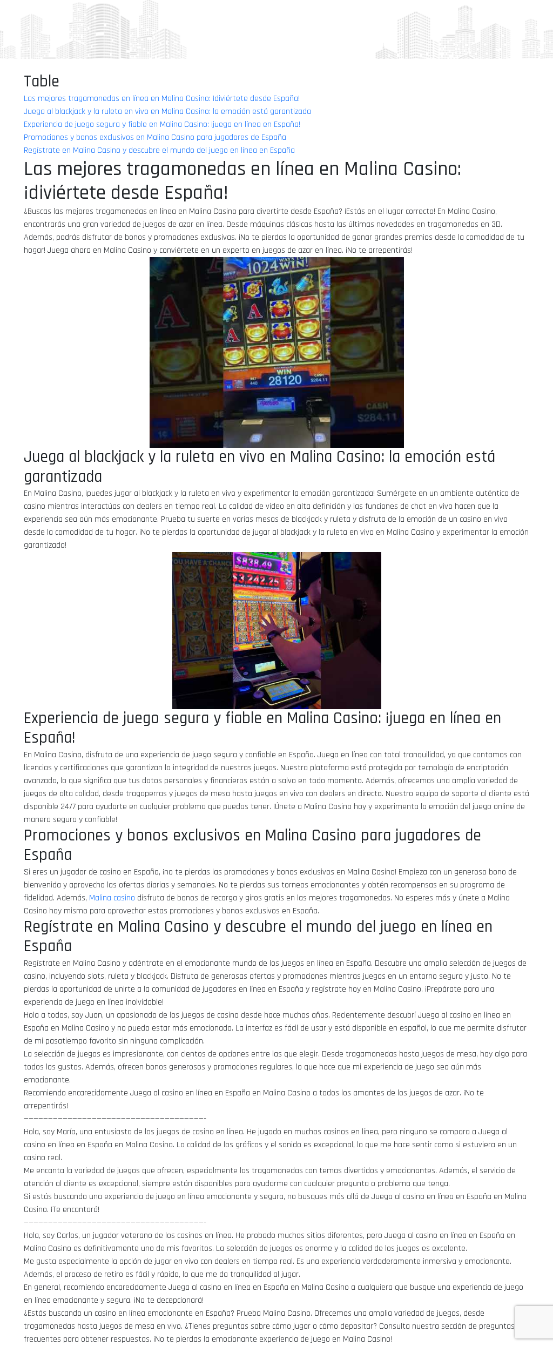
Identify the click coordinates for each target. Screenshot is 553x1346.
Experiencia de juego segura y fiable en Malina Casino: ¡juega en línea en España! (162, 124)
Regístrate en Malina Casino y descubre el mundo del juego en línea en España (159, 150)
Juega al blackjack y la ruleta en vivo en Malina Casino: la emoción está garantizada (167, 111)
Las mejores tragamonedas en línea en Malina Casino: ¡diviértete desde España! (162, 98)
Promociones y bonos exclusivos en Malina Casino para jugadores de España (155, 137)
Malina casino (112, 898)
